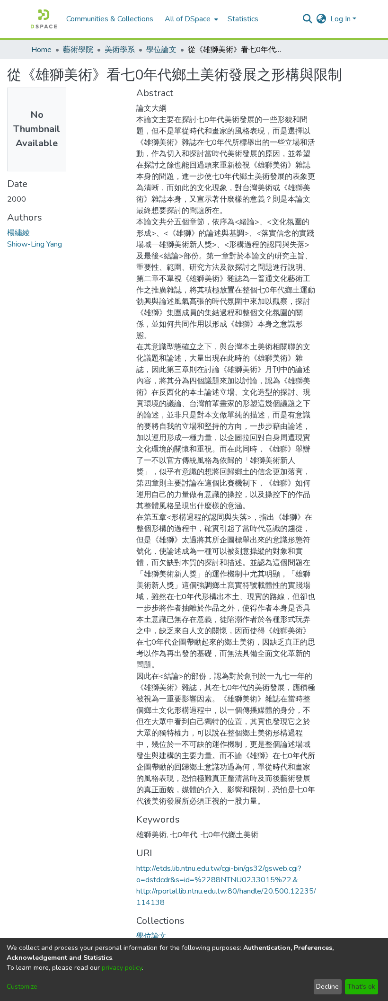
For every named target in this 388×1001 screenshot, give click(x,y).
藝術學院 (78, 49)
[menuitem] (190, 19)
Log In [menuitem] (340, 19)
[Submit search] (308, 19)
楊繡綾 (18, 233)
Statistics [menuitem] (243, 19)
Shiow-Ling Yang (34, 244)
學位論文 (161, 49)
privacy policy (122, 967)
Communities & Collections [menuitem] (109, 19)
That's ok (361, 986)
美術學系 (120, 49)
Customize (22, 986)
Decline (327, 986)
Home (41, 49)
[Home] (44, 18)
